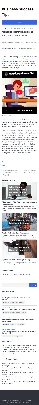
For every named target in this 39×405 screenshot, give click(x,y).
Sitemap (29, 400)
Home (3, 165)
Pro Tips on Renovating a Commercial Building (18, 309)
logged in (14, 274)
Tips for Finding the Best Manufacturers (16, 233)
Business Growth (6, 307)
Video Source (6, 115)
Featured (4, 296)
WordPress (29, 402)
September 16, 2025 (21, 312)
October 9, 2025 (20, 302)
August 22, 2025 (20, 324)
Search (33, 285)
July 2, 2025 (19, 336)
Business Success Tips (19, 35)
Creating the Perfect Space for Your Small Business (16, 298)
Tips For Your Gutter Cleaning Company (16, 260)
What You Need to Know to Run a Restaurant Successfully (18, 320)
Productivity (10, 296)
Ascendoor (14, 402)
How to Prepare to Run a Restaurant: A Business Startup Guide (19, 332)
